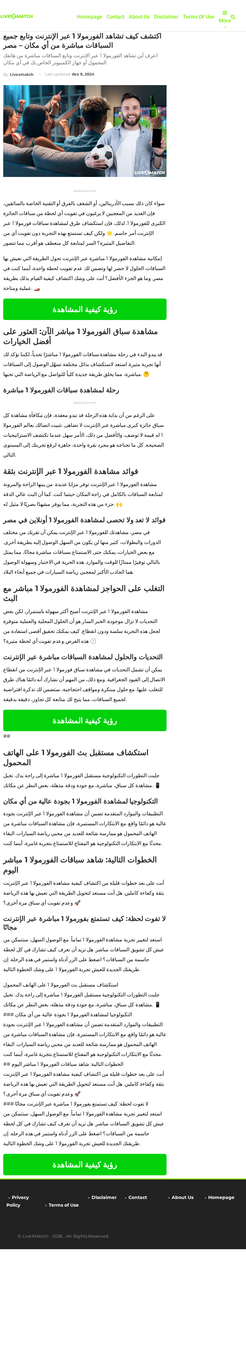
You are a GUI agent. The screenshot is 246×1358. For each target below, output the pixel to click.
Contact (115, 17)
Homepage (89, 17)
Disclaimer (166, 17)
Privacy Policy (17, 1201)
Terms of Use (198, 17)
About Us (139, 17)
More (225, 21)
